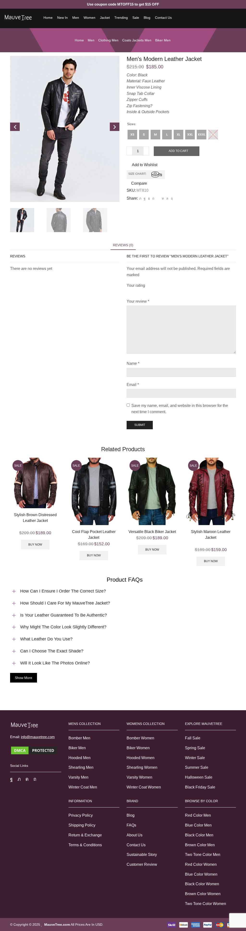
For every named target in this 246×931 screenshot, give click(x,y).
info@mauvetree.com (38, 737)
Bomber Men (79, 738)
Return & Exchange (85, 835)
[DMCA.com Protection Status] (34, 750)
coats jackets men (136, 40)
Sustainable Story (142, 855)
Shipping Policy (81, 825)
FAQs (131, 825)
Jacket (105, 18)
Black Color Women (202, 884)
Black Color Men (199, 835)
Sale (135, 18)
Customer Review (142, 864)
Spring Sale (195, 748)
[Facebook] (144, 198)
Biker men (163, 40)
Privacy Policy (80, 815)
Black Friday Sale (200, 787)
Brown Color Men (200, 845)
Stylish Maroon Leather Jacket (210, 535)
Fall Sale (192, 738)
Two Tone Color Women (205, 904)
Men (75, 18)
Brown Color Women (203, 894)
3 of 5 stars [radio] (148, 291)
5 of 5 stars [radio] (177, 291)
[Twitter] (140, 198)
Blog (147, 18)
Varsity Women (139, 777)
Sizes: (131, 124)
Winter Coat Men (82, 787)
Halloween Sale (198, 777)
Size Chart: (137, 174)
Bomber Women (140, 738)
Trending (121, 18)
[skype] (171, 198)
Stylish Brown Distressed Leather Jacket (35, 518)
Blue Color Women (201, 874)
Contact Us (163, 18)
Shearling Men (80, 767)
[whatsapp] (167, 198)
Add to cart (178, 151)
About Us (134, 835)
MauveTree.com (57, 924)
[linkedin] (162, 198)
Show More (23, 678)
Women (89, 18)
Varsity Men (78, 777)
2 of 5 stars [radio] (136, 291)
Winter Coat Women (144, 787)
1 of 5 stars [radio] (128, 291)
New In (62, 18)
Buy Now (35, 544)
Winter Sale (195, 758)
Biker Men (77, 748)
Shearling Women (142, 767)
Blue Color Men (198, 825)
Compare (139, 183)
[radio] (132, 134)
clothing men (108, 40)
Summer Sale (196, 767)
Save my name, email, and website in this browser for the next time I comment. (179, 409)
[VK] (149, 198)
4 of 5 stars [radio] (161, 291)
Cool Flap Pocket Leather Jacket (94, 535)
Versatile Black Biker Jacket (152, 532)
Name (133, 363)
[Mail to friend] (157, 198)
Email (133, 385)
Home (48, 18)
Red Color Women (201, 864)
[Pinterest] (153, 198)
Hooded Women (140, 758)
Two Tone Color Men (202, 855)
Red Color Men (198, 815)
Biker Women (138, 748)
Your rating (136, 285)
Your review (138, 301)
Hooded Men (79, 758)
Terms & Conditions (85, 845)
